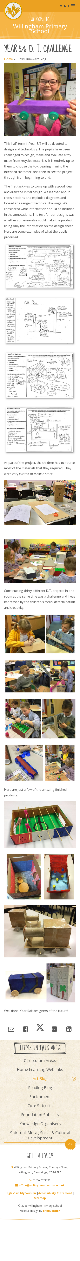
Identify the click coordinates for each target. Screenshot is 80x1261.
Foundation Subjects (40, 1114)
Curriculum (24, 59)
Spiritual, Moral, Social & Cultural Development (40, 1135)
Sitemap (40, 1198)
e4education (51, 1211)
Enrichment (40, 1096)
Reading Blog (40, 1087)
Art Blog (40, 59)
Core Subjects (40, 1105)
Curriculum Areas (40, 1060)
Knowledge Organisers (40, 1123)
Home (8, 59)
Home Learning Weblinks (40, 1069)
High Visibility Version (21, 1193)
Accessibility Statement (55, 1193)
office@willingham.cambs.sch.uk (42, 1185)
